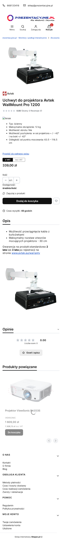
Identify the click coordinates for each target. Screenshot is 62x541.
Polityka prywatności (13, 508)
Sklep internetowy (27, 537)
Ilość (5, 174)
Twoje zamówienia (12, 522)
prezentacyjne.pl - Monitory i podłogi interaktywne (24, 38)
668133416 (13, 5)
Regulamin (8, 505)
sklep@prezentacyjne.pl (40, 5)
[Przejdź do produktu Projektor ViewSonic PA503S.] (31, 390)
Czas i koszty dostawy (14, 485)
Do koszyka (14, 432)
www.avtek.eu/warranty (26, 253)
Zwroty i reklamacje (13, 492)
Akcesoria (55, 38)
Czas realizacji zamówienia (16, 488)
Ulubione (7, 528)
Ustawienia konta (11, 525)
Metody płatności (12, 482)
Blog (5, 469)
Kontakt (6, 462)
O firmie (7, 465)
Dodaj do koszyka (27, 201)
